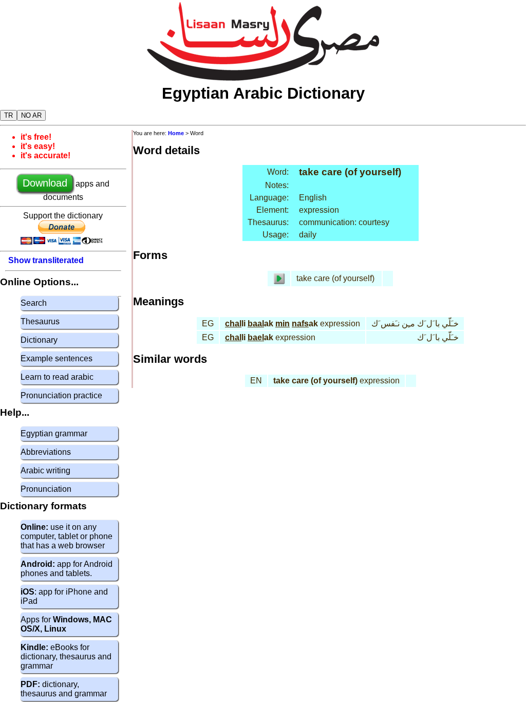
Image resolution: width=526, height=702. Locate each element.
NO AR (31, 115)
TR (8, 115)
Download (45, 183)
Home (176, 133)
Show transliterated (46, 260)
